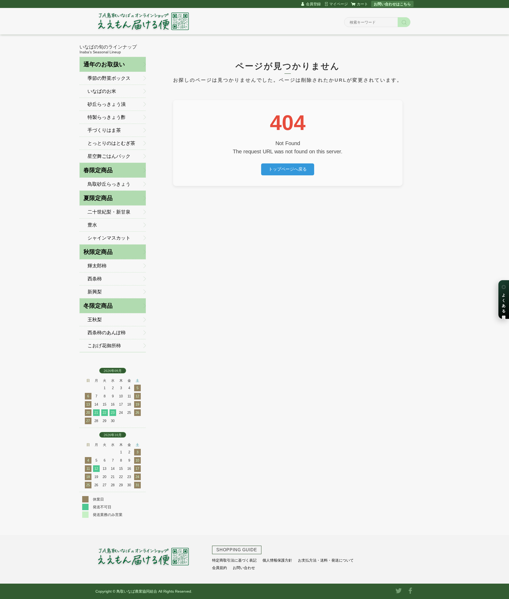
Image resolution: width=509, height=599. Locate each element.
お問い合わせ (244, 568)
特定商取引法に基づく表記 (234, 560)
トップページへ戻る (288, 169)
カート (362, 4)
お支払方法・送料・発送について (326, 560)
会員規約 (219, 568)
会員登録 (313, 4)
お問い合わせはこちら (392, 4)
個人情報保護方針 (277, 560)
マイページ (338, 4)
